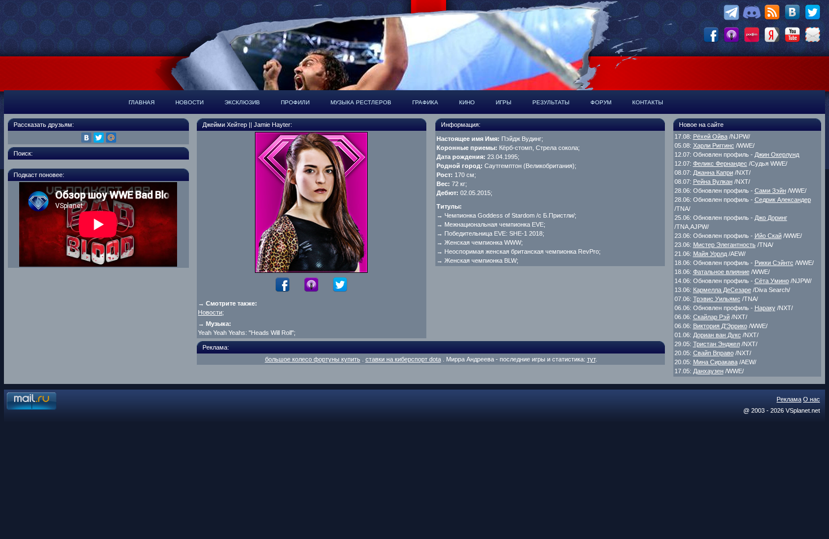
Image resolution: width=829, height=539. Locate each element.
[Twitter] (99, 137)
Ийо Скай (768, 235)
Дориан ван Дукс (717, 335)
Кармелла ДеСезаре (722, 289)
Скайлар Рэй (711, 316)
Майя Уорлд (710, 253)
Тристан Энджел (716, 344)
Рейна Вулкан (713, 181)
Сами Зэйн (770, 190)
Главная (142, 102)
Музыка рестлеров (360, 102)
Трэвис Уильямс (716, 298)
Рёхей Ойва (710, 136)
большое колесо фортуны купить (312, 359)
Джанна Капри (713, 172)
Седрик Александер (783, 199)
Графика (425, 102)
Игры (503, 102)
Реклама (789, 399)
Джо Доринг (771, 217)
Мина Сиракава (715, 362)
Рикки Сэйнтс (774, 262)
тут (591, 359)
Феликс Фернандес (720, 163)
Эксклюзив (242, 102)
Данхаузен (708, 371)
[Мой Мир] (111, 137)
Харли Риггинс (713, 145)
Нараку (765, 307)
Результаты (551, 102)
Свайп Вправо (713, 353)
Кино (467, 102)
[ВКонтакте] (86, 137)
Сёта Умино (772, 280)
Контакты (647, 102)
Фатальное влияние (721, 271)
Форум (600, 102)
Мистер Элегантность (724, 244)
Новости (189, 102)
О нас (811, 399)
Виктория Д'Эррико (720, 325)
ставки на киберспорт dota (403, 359)
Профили (295, 102)
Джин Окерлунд (777, 154)
